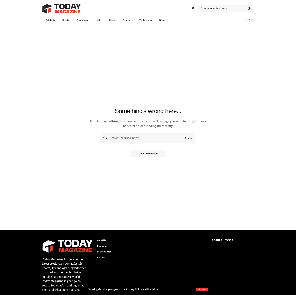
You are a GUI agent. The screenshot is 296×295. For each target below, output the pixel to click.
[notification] (242, 20)
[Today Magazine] (62, 9)
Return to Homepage (148, 154)
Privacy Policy (134, 289)
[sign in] (237, 20)
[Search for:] (144, 138)
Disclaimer (153, 289)
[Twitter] (193, 8)
